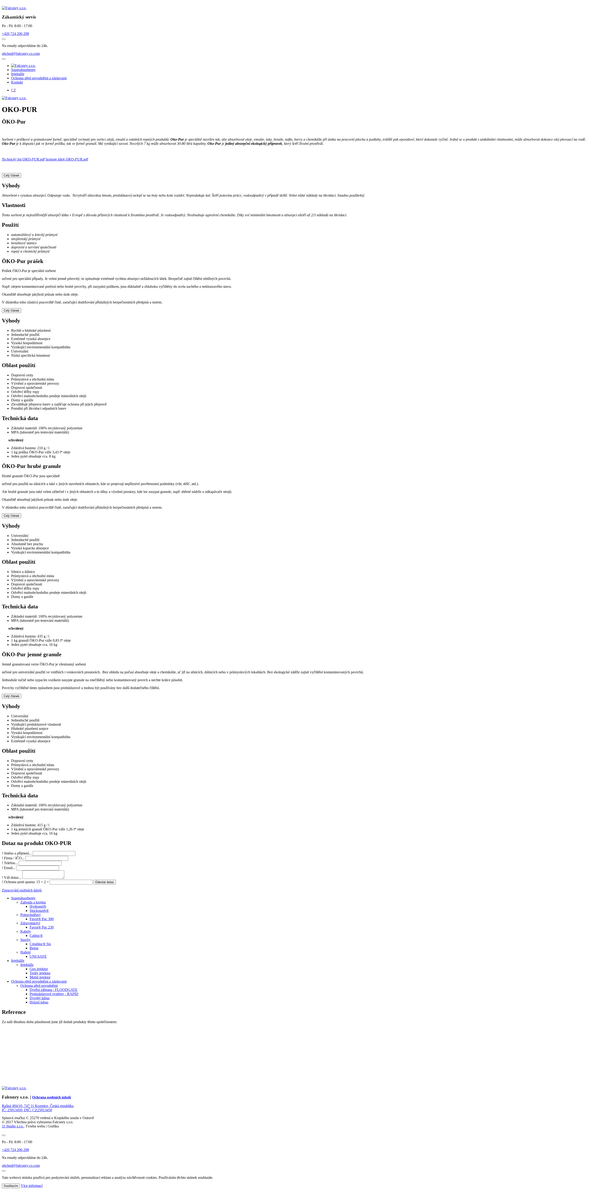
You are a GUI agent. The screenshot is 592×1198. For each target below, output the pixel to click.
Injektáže (17, 74)
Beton (34, 948)
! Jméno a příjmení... (17, 853)
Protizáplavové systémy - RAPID (54, 994)
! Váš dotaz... (11, 877)
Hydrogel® (38, 906)
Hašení (25, 952)
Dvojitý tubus (39, 998)
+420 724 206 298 (15, 34)
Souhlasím (11, 1186)
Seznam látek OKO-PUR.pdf (67, 159)
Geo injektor (39, 969)
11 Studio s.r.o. (13, 1126)
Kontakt (17, 82)
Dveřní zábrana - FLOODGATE (53, 990)
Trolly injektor (40, 973)
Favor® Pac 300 (42, 919)
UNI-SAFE (38, 956)
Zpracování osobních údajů (22, 890)
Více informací (32, 1186)
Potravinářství (30, 915)
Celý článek (11, 175)
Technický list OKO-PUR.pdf (23, 159)
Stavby (25, 940)
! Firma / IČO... (13, 858)
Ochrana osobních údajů (51, 1097)
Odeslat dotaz (104, 882)
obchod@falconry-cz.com (21, 54)
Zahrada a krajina (33, 902)
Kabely (25, 931)
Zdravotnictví (30, 923)
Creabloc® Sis (40, 944)
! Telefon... (10, 863)
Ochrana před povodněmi (39, 985)
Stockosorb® (39, 911)
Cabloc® (36, 936)
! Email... (8, 868)
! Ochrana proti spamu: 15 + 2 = (26, 882)
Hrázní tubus (39, 1002)
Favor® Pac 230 (42, 927)
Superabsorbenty (23, 70)
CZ (13, 90)
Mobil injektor (40, 977)
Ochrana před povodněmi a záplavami (39, 78)
